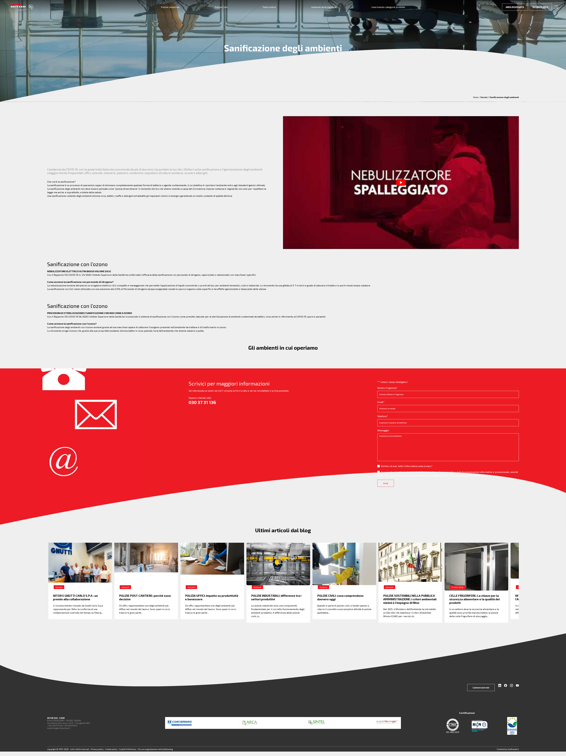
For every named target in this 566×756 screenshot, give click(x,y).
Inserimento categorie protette (388, 7)
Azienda (59, 587)
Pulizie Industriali (170, 7)
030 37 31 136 (202, 402)
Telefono (382, 416)
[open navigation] (556, 7)
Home (475, 97)
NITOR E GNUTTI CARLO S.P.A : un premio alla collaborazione (75, 597)
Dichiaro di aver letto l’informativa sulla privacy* (406, 466)
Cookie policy (111, 749)
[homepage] (20, 7)
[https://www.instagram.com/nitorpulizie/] (512, 686)
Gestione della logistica (323, 7)
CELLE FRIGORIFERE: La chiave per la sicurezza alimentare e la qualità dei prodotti (474, 599)
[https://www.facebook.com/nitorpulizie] (506, 686)
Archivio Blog (457, 587)
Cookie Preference (127, 749)
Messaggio (383, 430)
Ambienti (125, 587)
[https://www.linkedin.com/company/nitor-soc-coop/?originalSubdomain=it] (500, 686)
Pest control (269, 7)
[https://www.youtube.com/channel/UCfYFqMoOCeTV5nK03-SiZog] (517, 686)
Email (380, 402)
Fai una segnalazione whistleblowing (155, 749)
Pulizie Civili (221, 7)
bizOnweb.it (513, 749)
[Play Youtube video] (401, 182)
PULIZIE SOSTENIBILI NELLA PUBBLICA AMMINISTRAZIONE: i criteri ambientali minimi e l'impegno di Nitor (409, 599)
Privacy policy (97, 749)
